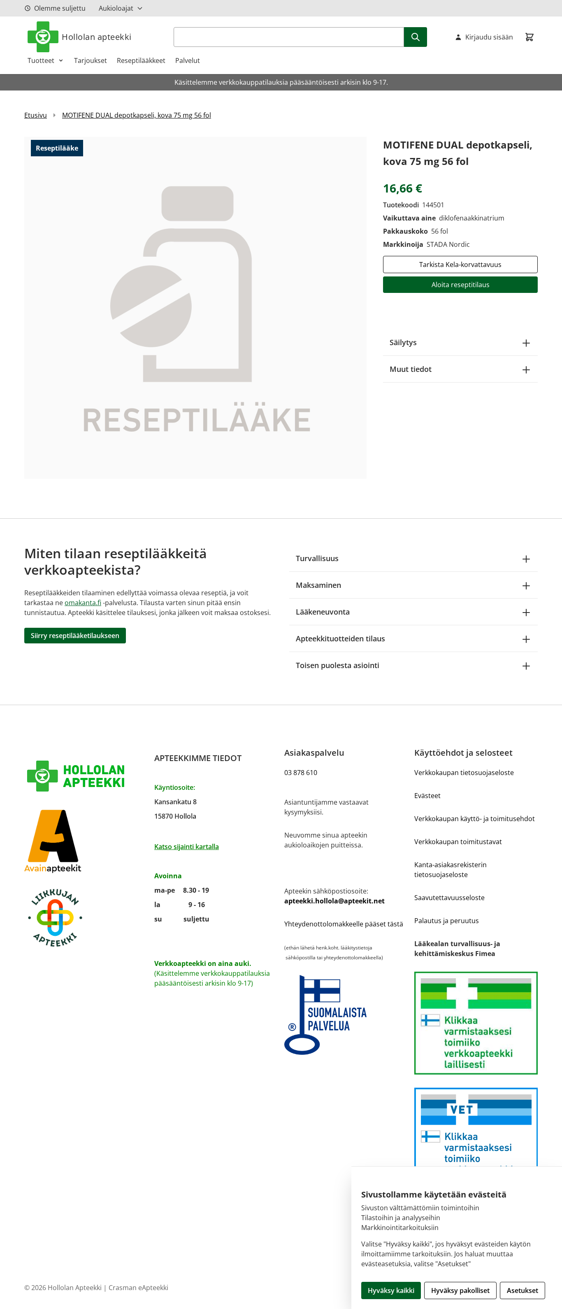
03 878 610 (300, 772)
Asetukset (522, 1290)
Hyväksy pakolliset (460, 1290)
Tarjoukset (90, 60)
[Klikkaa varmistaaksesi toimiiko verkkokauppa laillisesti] (476, 1023)
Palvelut (187, 60)
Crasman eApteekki (138, 1287)
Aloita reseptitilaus (461, 284)
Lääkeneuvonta (323, 612)
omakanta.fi (83, 602)
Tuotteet (41, 60)
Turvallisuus (317, 558)
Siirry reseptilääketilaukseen (75, 635)
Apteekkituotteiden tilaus (340, 638)
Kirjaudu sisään (489, 37)
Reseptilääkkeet (141, 60)
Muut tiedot (411, 369)
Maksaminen (318, 585)
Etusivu (35, 115)
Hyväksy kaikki (391, 1290)
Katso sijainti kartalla (186, 846)
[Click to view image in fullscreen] (195, 308)
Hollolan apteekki (97, 36)
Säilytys (403, 342)
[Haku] (415, 37)
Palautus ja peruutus (446, 920)
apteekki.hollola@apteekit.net (334, 900)
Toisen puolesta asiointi (337, 665)
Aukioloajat (116, 8)
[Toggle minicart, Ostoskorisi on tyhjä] (529, 37)
